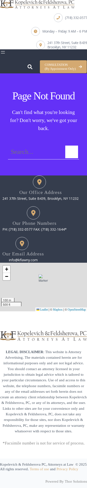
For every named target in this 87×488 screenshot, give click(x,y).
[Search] (71, 152)
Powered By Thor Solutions (66, 481)
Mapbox (58, 309)
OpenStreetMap (77, 309)
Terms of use (39, 469)
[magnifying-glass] (30, 65)
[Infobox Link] (70, 17)
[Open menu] (3, 52)
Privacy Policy (67, 469)
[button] (63, 66)
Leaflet (43, 309)
